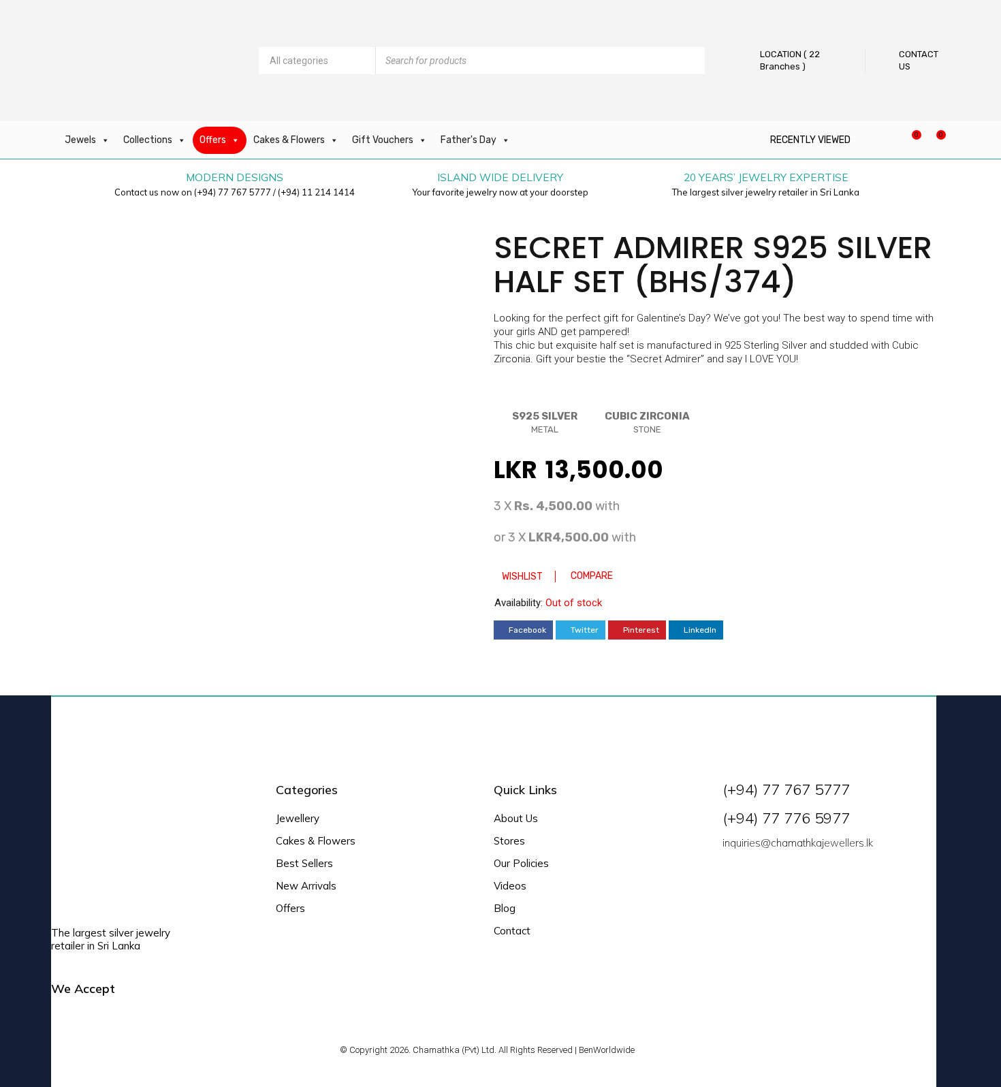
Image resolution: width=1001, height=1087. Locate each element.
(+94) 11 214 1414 (316, 192)
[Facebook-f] (725, 876)
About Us (516, 818)
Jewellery (297, 818)
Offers (213, 140)
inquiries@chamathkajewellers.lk (797, 842)
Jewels (80, 140)
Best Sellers (304, 863)
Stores (509, 840)
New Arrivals (306, 885)
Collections (147, 140)
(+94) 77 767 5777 (232, 192)
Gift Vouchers (382, 140)
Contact (512, 930)
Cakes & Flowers (289, 140)
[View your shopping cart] (934, 140)
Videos (510, 885)
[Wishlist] (909, 140)
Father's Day (468, 140)
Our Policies (521, 863)
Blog (504, 908)
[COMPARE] (585, 551)
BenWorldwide (607, 1050)
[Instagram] (756, 876)
